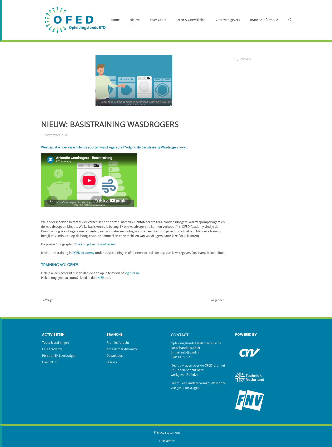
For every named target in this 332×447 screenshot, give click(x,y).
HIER (100, 278)
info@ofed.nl (190, 352)
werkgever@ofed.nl (184, 374)
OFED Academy (83, 253)
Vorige (49, 300)
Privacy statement (167, 432)
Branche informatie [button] (264, 20)
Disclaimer (167, 441)
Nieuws (135, 20)
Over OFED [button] (158, 20)
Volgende (217, 300)
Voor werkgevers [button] (228, 20)
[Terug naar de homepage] (75, 20)
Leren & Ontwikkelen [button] (191, 20)
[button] (290, 19)
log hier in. (132, 273)
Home (115, 20)
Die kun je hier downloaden (95, 244)
